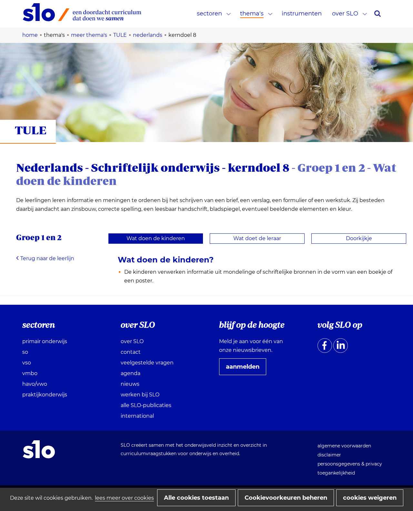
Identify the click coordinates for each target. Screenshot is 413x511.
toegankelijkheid (336, 473)
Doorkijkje (359, 238)
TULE (30, 130)
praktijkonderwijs (44, 395)
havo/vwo (34, 384)
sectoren (209, 13)
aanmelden (245, 369)
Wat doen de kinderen (155, 238)
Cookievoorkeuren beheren (286, 497)
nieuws (130, 384)
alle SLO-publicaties (146, 405)
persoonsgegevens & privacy (349, 464)
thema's (252, 13)
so (25, 352)
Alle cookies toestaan (196, 497)
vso (26, 363)
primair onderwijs (44, 341)
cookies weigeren (370, 497)
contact (131, 352)
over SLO (345, 13)
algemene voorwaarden (344, 446)
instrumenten (302, 13)
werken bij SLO (140, 395)
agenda (130, 373)
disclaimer (329, 455)
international (137, 416)
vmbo (29, 373)
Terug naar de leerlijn (47, 258)
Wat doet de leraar (257, 238)
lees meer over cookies (124, 498)
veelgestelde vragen (147, 363)
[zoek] (377, 13)
